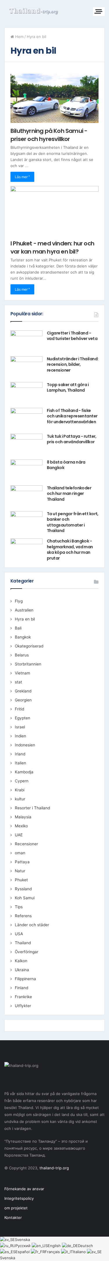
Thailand (23, 942)
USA (19, 933)
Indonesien (25, 745)
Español (23, 1251)
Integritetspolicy (19, 1198)
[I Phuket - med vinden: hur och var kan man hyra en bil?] (54, 211)
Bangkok (23, 637)
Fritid (19, 709)
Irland (20, 754)
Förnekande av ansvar (24, 1188)
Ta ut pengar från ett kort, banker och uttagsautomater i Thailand (73, 522)
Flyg (19, 601)
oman (20, 853)
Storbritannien (28, 664)
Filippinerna (25, 978)
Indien (20, 736)
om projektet (16, 1208)
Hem (19, 36)
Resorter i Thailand (32, 808)
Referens (23, 915)
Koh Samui (25, 897)
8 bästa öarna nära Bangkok (66, 465)
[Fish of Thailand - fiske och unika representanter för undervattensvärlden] (26, 419)
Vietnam (22, 673)
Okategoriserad (29, 646)
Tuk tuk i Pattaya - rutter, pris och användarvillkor (72, 439)
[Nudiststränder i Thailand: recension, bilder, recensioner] (26, 367)
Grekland (23, 691)
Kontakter (13, 1217)
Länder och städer (32, 924)
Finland (21, 987)
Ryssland (23, 889)
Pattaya (22, 862)
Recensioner (26, 844)
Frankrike (23, 996)
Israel (20, 727)
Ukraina (22, 969)
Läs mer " (22, 177)
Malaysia (23, 817)
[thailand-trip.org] (33, 10)
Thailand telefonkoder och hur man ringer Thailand (69, 493)
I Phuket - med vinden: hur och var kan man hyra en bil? (52, 247)
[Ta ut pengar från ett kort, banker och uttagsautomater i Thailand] (26, 522)
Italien (20, 763)
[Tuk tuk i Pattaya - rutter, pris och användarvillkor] (26, 444)
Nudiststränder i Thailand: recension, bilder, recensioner (72, 364)
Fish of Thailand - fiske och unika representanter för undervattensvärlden (72, 416)
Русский (23, 1245)
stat (18, 682)
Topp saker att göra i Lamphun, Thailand (68, 387)
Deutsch (85, 1245)
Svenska (22, 1239)
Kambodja (24, 772)
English (55, 1245)
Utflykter (23, 1005)
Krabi (19, 790)
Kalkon (21, 960)
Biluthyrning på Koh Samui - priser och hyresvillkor (48, 135)
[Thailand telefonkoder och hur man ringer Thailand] (26, 496)
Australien (24, 610)
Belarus (22, 655)
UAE (19, 835)
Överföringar (26, 951)
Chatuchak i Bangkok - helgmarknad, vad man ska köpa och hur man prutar (70, 549)
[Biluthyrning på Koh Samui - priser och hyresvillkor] (54, 98)
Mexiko (21, 826)
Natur (20, 871)
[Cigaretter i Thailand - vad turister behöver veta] (26, 341)
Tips (19, 906)
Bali (18, 628)
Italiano (80, 1251)
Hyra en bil (25, 619)
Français (53, 1251)
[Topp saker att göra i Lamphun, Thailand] (26, 393)
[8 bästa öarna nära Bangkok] (26, 470)
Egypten (22, 718)
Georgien (23, 700)
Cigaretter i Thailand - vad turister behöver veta (72, 336)
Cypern (21, 781)
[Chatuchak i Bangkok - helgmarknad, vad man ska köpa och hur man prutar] (26, 549)
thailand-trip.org (54, 1168)
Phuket (21, 880)
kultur (20, 799)
